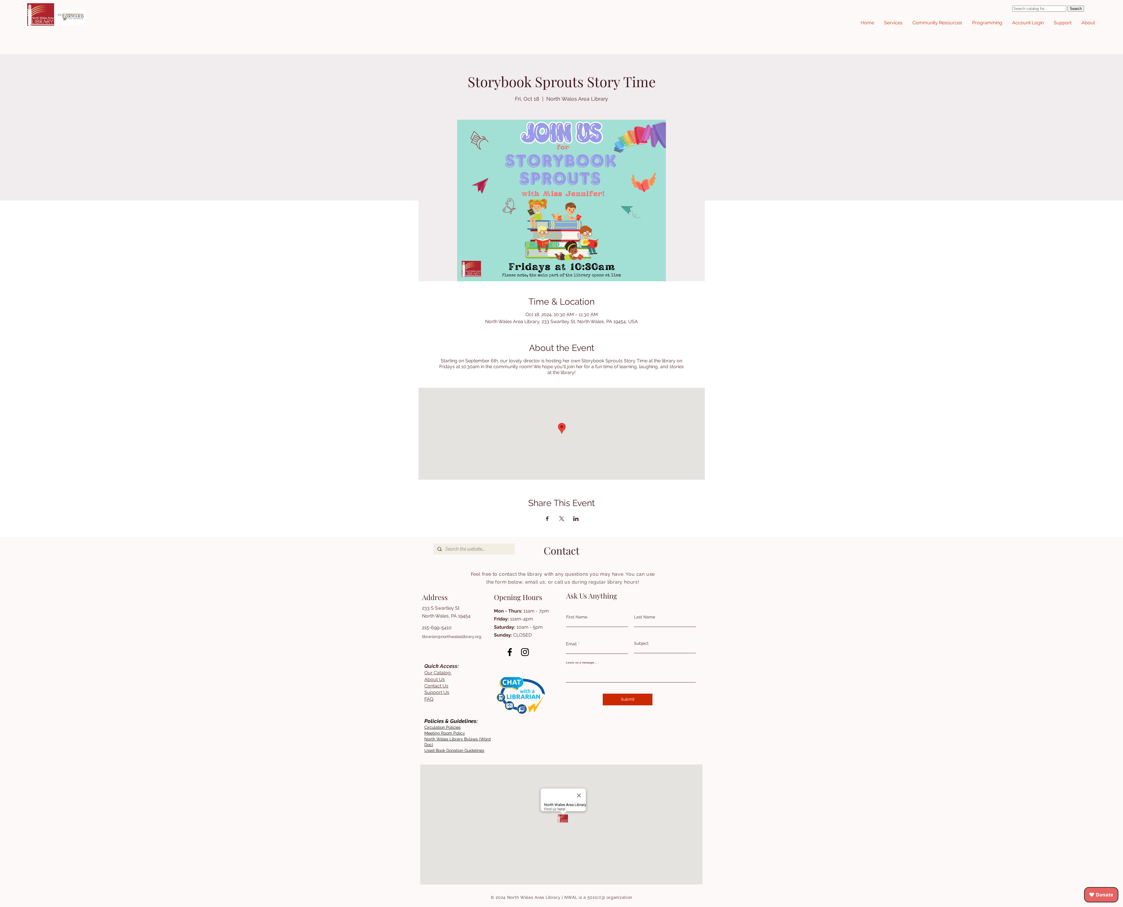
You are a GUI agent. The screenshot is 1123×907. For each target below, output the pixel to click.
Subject (641, 643)
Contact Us (436, 686)
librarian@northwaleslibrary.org (451, 636)
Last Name (644, 617)
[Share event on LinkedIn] (576, 518)
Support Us (436, 692)
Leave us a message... (581, 662)
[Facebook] (509, 652)
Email (571, 644)
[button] (893, 23)
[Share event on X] (561, 518)
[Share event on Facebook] (547, 518)
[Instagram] (525, 652)
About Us (434, 679)
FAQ (428, 699)
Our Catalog (438, 672)
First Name (576, 617)
